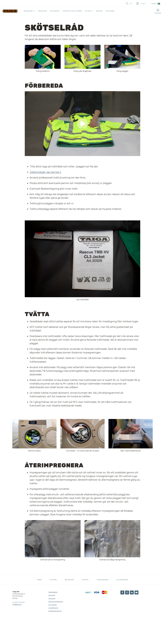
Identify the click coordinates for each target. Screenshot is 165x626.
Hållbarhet (55, 11)
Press (39, 580)
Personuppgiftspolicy (55, 601)
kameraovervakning (54, 611)
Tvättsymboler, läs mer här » (45, 172)
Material (85, 580)
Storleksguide (102, 580)
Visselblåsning (53, 608)
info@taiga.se (17, 604)
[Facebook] (122, 592)
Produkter (42, 11)
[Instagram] (127, 592)
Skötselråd (69, 580)
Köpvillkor (51, 595)
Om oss (88, 11)
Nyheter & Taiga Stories (72, 11)
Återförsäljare (52, 592)
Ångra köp (51, 598)
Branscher (28, 11)
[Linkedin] (132, 592)
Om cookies (52, 605)
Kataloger (110, 11)
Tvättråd (53, 580)
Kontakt (99, 11)
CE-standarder (122, 580)
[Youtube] (136, 592)
